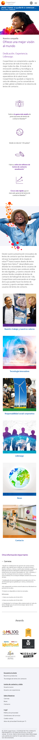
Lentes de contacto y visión (13, 684)
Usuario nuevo (8, 687)
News (19, 498)
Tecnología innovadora (19, 371)
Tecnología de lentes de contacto (15, 678)
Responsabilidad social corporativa (19, 413)
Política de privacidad (11, 712)
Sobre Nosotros (9, 695)
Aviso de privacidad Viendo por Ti (15, 721)
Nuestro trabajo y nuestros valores (19, 329)
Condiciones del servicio (12, 715)
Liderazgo (19, 455)
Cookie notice (8, 718)
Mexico (31, 3)
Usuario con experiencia (12, 690)
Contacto (19, 540)
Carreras (7, 561)
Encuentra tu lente (10, 673)
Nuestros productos (10, 675)
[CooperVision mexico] (19, 3)
